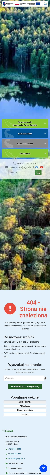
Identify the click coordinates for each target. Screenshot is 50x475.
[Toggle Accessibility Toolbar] (43, 468)
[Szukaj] (38, 172)
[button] (25, 123)
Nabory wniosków (25, 410)
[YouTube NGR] (42, 167)
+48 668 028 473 (14, 454)
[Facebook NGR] (37, 167)
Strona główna (25, 402)
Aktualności (25, 406)
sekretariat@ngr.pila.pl (21, 167)
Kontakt (25, 414)
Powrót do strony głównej (26, 386)
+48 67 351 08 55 (26, 163)
